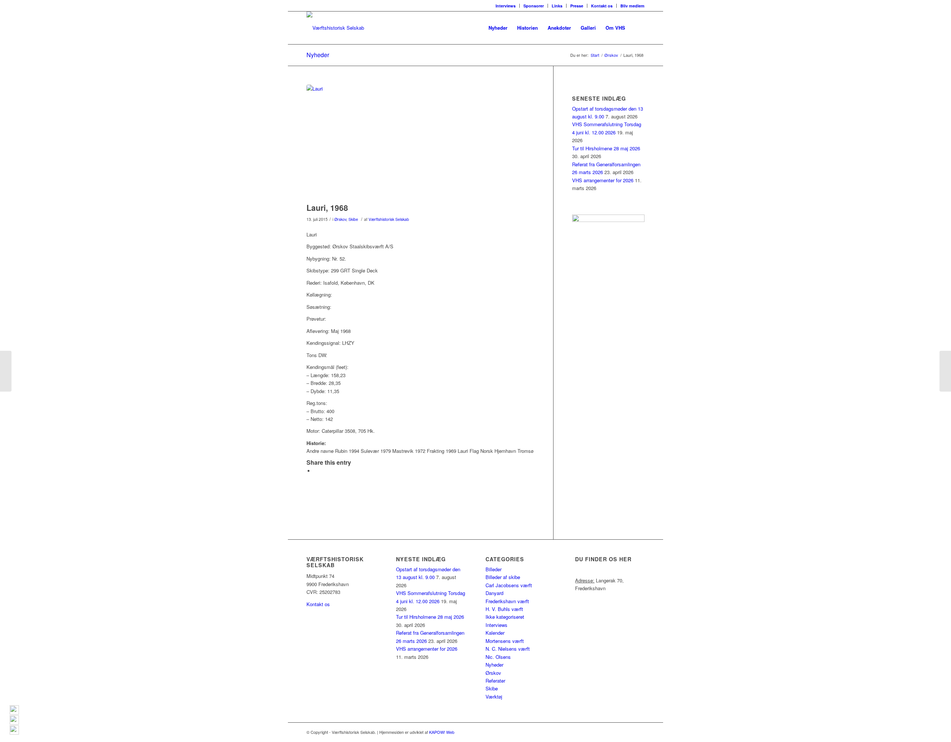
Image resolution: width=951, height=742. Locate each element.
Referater (495, 680)
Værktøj (494, 696)
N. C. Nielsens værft (508, 648)
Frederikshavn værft (507, 601)
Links (557, 6)
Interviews (506, 6)
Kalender (495, 632)
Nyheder (317, 54)
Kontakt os (602, 6)
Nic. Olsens (498, 656)
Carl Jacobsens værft (509, 585)
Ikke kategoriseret (505, 616)
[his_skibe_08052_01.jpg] (420, 142)
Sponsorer (533, 6)
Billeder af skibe (503, 577)
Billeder (494, 569)
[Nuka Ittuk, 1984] (945, 371)
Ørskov (340, 219)
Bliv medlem (632, 6)
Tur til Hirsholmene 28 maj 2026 (606, 148)
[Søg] (637, 28)
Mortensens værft (505, 640)
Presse (576, 6)
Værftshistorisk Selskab (389, 219)
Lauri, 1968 (327, 207)
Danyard (494, 592)
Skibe (353, 219)
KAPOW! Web (441, 732)
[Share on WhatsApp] (316, 470)
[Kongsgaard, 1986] (6, 371)
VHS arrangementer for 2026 (602, 180)
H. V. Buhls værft (504, 608)
